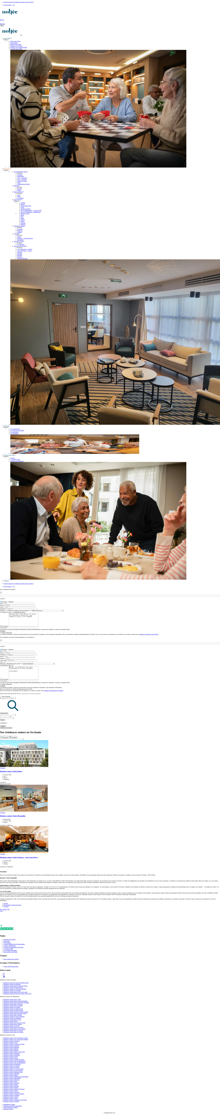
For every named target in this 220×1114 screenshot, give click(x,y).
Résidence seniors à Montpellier (12, 1078)
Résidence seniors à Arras (10, 1042)
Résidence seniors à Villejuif (11, 1101)
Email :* (2, 607)
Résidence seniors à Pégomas (11, 1083)
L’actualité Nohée (8, 949)
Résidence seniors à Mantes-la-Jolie (13, 1072)
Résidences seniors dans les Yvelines (13, 1032)
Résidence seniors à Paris (10, 1081)
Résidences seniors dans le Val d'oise (13, 1027)
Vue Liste (5, 737)
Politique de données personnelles (12, 1106)
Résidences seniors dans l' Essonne (12, 1004)
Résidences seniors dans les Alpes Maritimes (15, 1001)
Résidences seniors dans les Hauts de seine (15, 1013)
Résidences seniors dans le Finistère (13, 1005)
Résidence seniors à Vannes (10, 1097)
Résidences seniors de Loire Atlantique (13, 1016)
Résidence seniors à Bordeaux (11, 1053)
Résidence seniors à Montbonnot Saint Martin (15, 1076)
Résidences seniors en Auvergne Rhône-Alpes (16, 983)
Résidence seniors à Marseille (11, 1073)
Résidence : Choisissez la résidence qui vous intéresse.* (15, 610)
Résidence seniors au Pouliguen (12, 1064)
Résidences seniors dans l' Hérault (12, 1015)
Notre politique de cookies (10, 1107)
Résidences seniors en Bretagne (12, 984)
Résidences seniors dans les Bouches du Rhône (16, 1002)
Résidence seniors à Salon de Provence (14, 1089)
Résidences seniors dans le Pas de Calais (14, 1022)
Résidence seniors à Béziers (10, 1048)
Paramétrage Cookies (9, 1104)
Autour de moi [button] (4, 713)
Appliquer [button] (3, 726)
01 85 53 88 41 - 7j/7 (9, 5)
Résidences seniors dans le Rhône (12, 1024)
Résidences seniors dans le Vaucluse (13, 1030)
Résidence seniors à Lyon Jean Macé (13, 1069)
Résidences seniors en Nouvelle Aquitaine (14, 989)
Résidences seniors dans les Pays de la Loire (15, 992)
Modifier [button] (6, 728)
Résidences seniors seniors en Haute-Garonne (15, 1012)
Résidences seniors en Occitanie (12, 990)
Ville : (1, 662)
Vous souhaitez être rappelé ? (11, 959)
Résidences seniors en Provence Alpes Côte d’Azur (17, 993)
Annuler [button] (2, 720)
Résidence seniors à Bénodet (11, 1047)
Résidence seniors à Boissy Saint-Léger (14, 1052)
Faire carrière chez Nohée (10, 952)
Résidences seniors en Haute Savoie (13, 1009)
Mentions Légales (8, 1109)
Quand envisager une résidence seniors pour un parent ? (18, 2)
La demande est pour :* (6, 612)
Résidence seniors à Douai (10, 1058)
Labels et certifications (9, 945)
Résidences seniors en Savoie (11, 1026)
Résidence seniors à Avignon (11, 1045)
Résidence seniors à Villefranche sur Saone (15, 1100)
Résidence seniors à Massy (10, 1075)
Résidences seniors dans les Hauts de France (15, 986)
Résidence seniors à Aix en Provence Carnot (15, 1038)
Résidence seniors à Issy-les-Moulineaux (14, 1061)
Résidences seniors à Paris (10, 1021)
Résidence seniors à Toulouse (11, 1095)
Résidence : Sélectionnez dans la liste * (10, 663)
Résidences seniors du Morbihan (12, 1018)
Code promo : (3, 627)
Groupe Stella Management (10, 966)
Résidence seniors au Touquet (11, 1066)
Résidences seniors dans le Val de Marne (14, 1029)
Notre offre (6, 941)
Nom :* (2, 603)
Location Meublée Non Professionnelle (14, 944)
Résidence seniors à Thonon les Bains (13, 1093)
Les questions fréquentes (10, 950)
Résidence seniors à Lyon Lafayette (13, 1070)
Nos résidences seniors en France (12, 905)
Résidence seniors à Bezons (10, 1050)
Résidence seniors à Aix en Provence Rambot (15, 1039)
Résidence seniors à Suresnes (11, 1092)
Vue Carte (13, 737)
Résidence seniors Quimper (10, 1087)
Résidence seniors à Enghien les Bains (13, 1059)
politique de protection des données (148, 634)
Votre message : (4, 626)
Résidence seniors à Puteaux (11, 1086)
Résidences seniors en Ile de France (13, 987)
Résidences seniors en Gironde (11, 1007)
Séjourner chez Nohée (9, 939)
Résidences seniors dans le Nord (12, 1019)
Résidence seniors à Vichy (10, 1098)
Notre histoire (7, 942)
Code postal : (3, 660)
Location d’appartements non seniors (13, 947)
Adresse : (2, 658)
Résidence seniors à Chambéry (11, 1055)
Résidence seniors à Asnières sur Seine (13, 1044)
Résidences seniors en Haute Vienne (13, 1010)
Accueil (5, 903)
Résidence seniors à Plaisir (10, 1084)
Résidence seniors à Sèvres (10, 1090)
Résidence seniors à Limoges (11, 1067)
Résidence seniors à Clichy (10, 1056)
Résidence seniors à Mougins (11, 1079)
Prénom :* (3, 605)
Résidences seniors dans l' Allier (12, 999)
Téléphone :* (3, 609)
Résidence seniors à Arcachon (11, 1041)
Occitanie (6, 906)
